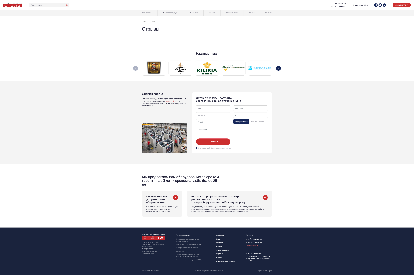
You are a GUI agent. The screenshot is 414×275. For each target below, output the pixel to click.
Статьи (219, 257)
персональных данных (223, 148)
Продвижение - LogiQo (265, 271)
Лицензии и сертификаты (225, 261)
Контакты (268, 13)
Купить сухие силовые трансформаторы (149, 252)
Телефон (202, 115)
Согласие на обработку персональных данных (209, 271)
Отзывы (252, 13)
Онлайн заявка (401, 5)
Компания (220, 235)
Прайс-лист (194, 13)
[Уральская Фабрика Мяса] (180, 68)
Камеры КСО (180, 251)
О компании (146, 13)
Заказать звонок (252, 246)
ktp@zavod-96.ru (361, 5)
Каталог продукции (170, 13)
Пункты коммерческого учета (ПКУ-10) (189, 260)
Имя (200, 108)
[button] (278, 68)
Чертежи (212, 13)
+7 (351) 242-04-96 (339, 4)
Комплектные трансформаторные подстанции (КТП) (187, 240)
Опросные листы (232, 13)
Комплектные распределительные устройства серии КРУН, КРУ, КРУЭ (187, 255)
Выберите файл (241, 121)
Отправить (213, 141)
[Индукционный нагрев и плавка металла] (154, 68)
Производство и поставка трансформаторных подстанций (153, 243)
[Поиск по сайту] (67, 5)
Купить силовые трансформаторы (148, 248)
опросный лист (172, 101)
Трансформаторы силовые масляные (188, 244)
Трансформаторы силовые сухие (187, 248)
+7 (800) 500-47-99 (339, 6)
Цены (218, 239)
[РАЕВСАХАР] (260, 68)
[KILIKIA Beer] (207, 68)
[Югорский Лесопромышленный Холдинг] (233, 68)
